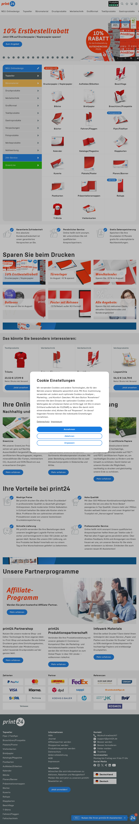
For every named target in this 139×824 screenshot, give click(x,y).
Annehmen (69, 429)
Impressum (56, 421)
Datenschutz (43, 421)
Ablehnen (69, 436)
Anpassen (69, 443)
